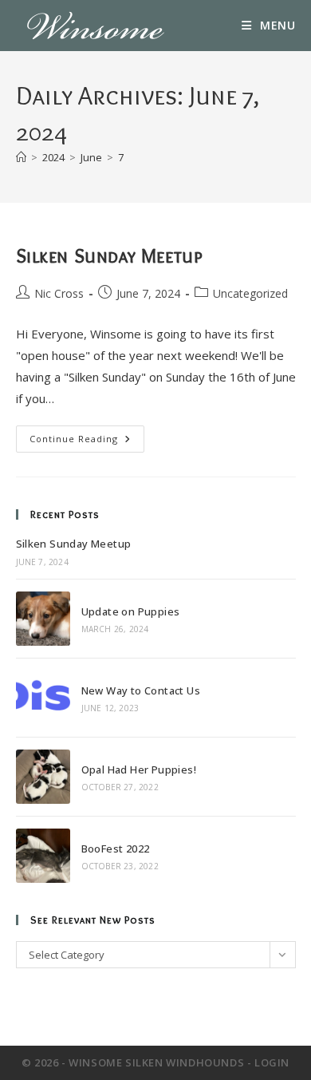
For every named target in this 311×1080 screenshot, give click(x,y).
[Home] (21, 157)
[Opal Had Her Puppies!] (43, 777)
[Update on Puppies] (43, 618)
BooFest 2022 (115, 848)
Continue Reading (87, 442)
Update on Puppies (130, 611)
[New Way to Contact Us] (43, 698)
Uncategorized (250, 293)
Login (271, 1062)
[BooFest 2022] (43, 856)
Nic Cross (59, 293)
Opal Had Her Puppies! (138, 769)
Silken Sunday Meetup (109, 255)
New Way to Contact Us (140, 690)
